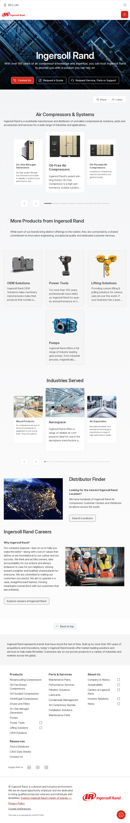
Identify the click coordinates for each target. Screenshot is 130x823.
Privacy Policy (16, 803)
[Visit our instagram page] (46, 767)
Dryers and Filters (20, 703)
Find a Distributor (19, 746)
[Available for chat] (121, 814)
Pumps (14, 717)
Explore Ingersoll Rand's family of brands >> (46, 798)
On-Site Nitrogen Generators (19, 710)
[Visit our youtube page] (38, 767)
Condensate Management (63, 700)
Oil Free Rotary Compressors (18, 686)
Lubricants (55, 694)
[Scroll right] (36, 203)
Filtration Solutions (59, 689)
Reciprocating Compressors (26, 679)
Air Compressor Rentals (62, 705)
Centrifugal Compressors (24, 698)
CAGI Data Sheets (20, 751)
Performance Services (61, 684)
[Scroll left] (24, 203)
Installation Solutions (60, 710)
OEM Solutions (18, 732)
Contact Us (16, 756)
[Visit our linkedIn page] (29, 767)
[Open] (124, 14)
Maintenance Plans (60, 679)
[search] (125, 5)
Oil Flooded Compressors (24, 693)
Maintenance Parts (59, 715)
